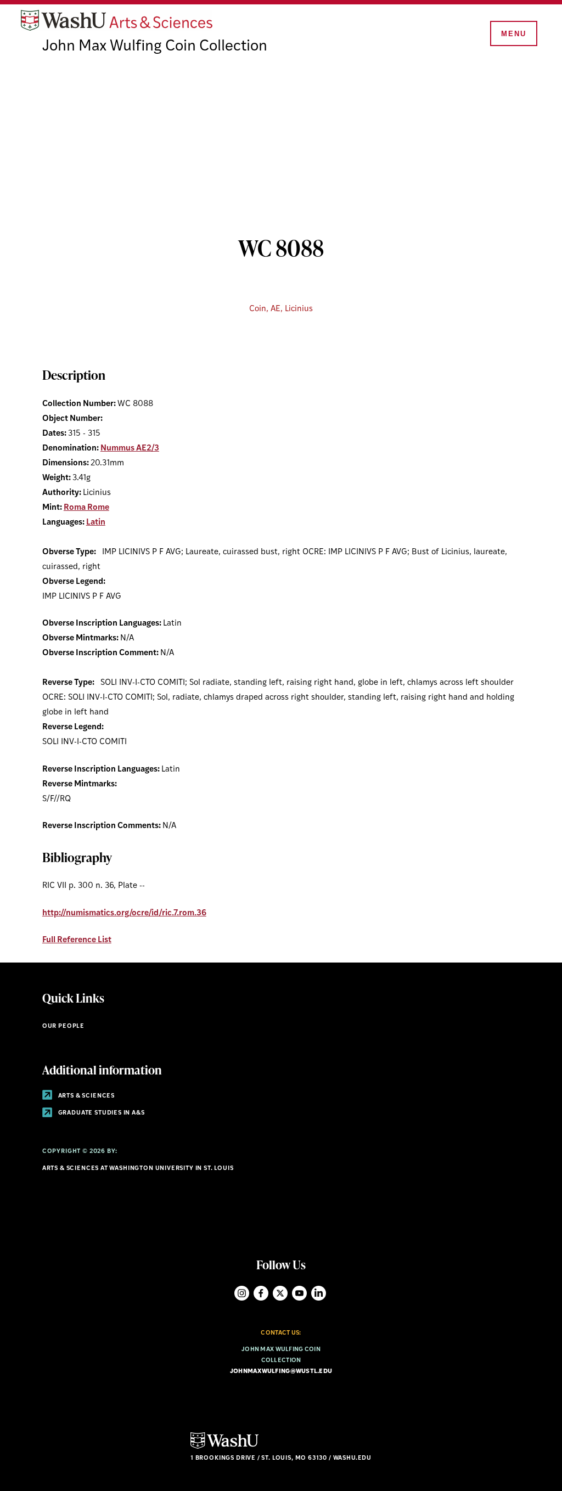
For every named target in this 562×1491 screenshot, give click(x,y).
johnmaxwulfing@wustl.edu (281, 1372)
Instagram (241, 1293)
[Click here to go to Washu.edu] (224, 1447)
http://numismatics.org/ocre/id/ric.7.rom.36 (124, 913)
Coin (257, 309)
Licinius (299, 309)
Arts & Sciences (86, 1096)
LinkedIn (318, 1293)
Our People (63, 1026)
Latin (95, 523)
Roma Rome (86, 508)
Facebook (261, 1293)
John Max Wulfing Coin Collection (154, 46)
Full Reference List (76, 940)
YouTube (299, 1293)
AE (275, 309)
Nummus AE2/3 (129, 449)
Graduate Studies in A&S (101, 1113)
